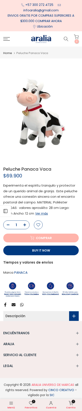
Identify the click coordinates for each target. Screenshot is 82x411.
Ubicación (45, 26)
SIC (51, 395)
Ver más (41, 213)
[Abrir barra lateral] (5, 211)
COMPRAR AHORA (48, 21)
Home (7, 53)
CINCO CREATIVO (61, 390)
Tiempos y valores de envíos (28, 262)
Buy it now (41, 250)
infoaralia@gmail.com (41, 10)
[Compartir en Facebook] (5, 305)
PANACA (21, 272)
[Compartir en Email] (14, 305)
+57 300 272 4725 (39, 5)
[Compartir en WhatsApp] (22, 305)
